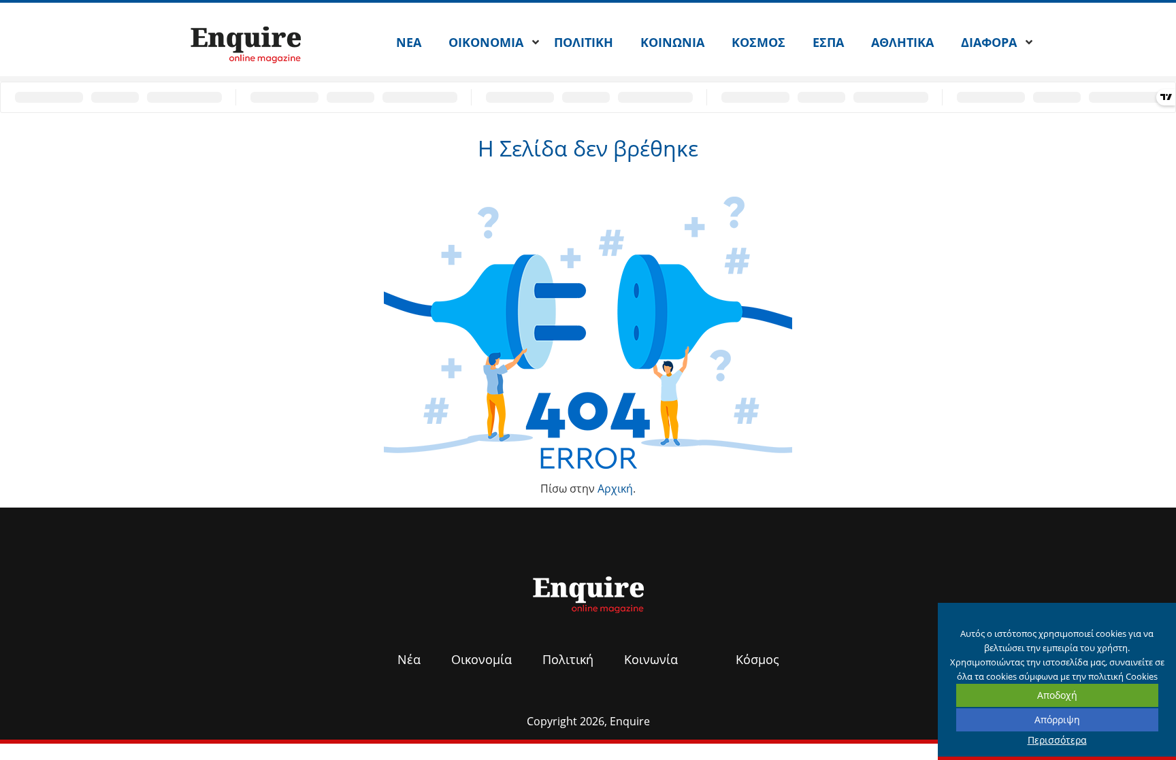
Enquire (630, 721)
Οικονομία (481, 659)
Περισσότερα (1057, 740)
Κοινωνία (651, 659)
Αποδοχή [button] (1057, 695)
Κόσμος (757, 659)
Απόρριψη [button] (1057, 719)
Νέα (409, 659)
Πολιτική (567, 659)
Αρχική (615, 488)
